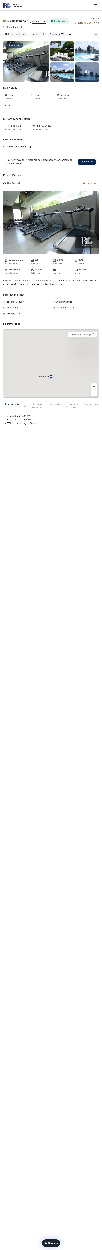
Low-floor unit (37, 34)
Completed (80, 263)
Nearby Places (11, 324)
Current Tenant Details (16, 119)
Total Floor (36, 273)
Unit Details (10, 88)
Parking (56, 273)
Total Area (57, 263)
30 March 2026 (44, 126)
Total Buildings (11, 273)
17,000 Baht (14, 126)
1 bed (11, 95)
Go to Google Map (81, 334)
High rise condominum (15, 34)
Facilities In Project (14, 295)
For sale (95, 19)
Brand (77, 273)
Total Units (36, 263)
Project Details (12, 175)
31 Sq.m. (65, 95)
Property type (11, 263)
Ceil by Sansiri (11, 183)
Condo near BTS (57, 34)
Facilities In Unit (12, 140)
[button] (51, 376)
